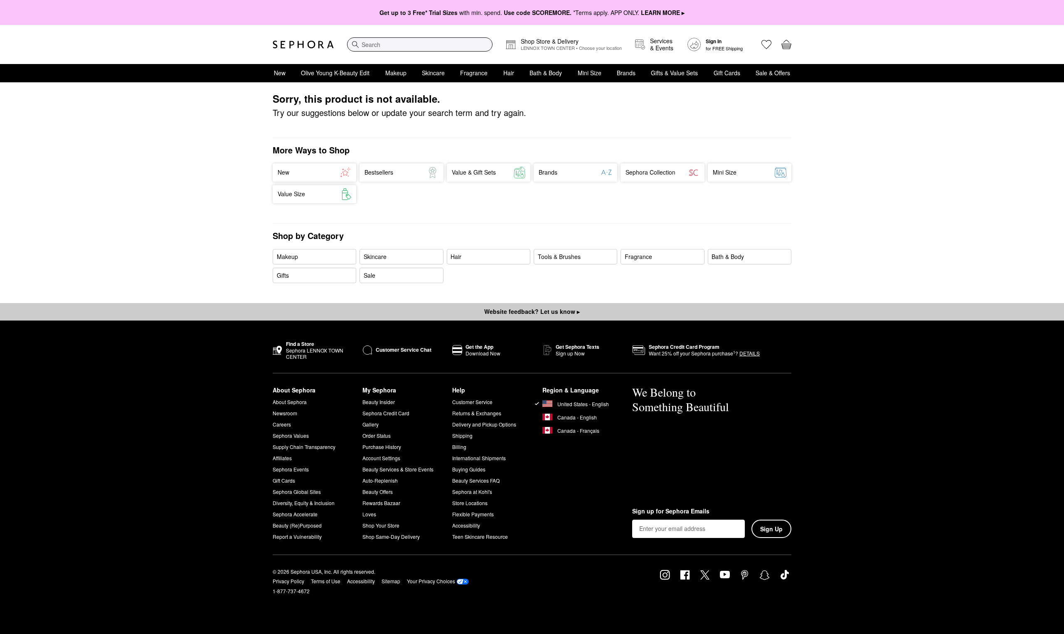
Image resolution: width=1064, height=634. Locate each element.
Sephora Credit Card (385, 413)
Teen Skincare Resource (480, 536)
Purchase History (381, 446)
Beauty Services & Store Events (397, 469)
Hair (508, 73)
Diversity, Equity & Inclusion (304, 502)
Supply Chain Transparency (304, 446)
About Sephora (290, 401)
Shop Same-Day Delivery (391, 536)
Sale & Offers (773, 73)
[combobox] (420, 44)
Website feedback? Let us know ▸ (532, 311)
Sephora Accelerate (295, 514)
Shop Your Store (380, 525)
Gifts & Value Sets (674, 73)
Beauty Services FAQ (476, 480)
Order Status (376, 435)
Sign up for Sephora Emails (670, 511)
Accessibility (466, 525)
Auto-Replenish (380, 480)
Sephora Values (291, 435)
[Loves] (766, 44)
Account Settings (381, 457)
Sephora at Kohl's (472, 491)
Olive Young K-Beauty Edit (335, 73)
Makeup (395, 73)
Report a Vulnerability (297, 536)
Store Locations (470, 502)
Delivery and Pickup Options (484, 424)
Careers (282, 424)
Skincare (433, 73)
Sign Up (771, 529)
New (280, 73)
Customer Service (472, 401)
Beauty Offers (377, 491)
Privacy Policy (288, 581)
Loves (369, 514)
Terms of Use (325, 581)
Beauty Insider (378, 401)
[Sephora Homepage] (303, 44)
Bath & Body (546, 73)
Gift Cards (727, 73)
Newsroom (285, 413)
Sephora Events (291, 469)
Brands (626, 73)
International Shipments (479, 457)
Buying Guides (468, 469)
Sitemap (391, 581)
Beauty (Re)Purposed (297, 525)
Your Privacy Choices (431, 581)
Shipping (462, 435)
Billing (459, 446)
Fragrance (474, 73)
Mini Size (589, 73)
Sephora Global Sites (297, 491)
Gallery (370, 424)
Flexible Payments (473, 514)
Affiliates (282, 457)
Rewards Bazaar (381, 502)
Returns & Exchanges (476, 413)
